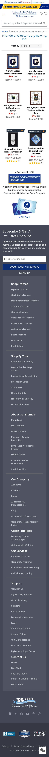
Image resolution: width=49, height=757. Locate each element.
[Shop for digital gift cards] (24, 206)
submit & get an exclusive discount (24, 267)
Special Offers (18, 634)
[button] (41, 14)
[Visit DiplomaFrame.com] (10, 1)
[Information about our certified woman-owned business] (40, 733)
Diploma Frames (19, 289)
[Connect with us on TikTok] (16, 713)
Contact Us (17, 588)
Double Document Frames (25, 300)
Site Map (42, 746)
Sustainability (18, 469)
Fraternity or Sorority (22, 398)
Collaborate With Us (22, 545)
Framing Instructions (22, 617)
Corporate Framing (21, 561)
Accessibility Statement (24, 516)
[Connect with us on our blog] (39, 713)
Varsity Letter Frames (22, 317)
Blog (13, 510)
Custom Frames (19, 312)
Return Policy (18, 611)
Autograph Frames (21, 329)
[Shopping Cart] (45, 14)
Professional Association (24, 376)
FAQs (14, 622)
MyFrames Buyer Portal (23, 651)
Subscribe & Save (20, 628)
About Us (16, 484)
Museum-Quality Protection (20, 439)
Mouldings (16, 420)
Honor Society (18, 393)
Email (14, 662)
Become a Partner (20, 556)
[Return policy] (24, 733)
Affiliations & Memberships (18, 503)
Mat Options (17, 425)
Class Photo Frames (21, 323)
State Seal (16, 387)
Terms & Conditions (24, 746)
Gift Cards (16, 340)
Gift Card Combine (21, 645)
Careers (15, 490)
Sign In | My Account (22, 594)
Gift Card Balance (20, 639)
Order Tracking (19, 600)
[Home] (24, 14)
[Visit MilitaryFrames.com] (24, 1)
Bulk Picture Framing (22, 573)
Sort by (15, 45)
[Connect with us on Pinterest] (33, 713)
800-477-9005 (19, 673)
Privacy (6, 746)
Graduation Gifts (20, 404)
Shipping (16, 605)
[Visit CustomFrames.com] (38, 1)
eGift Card (24, 217)
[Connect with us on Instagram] (21, 713)
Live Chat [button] (16, 668)
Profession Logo (19, 381)
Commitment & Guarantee (19, 462)
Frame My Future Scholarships (20, 538)
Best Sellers (17, 346)
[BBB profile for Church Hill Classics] (9, 733)
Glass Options (18, 431)
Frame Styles (18, 454)
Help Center (17, 684)
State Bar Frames (20, 306)
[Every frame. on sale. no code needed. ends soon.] (24, 6)
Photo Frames (18, 334)
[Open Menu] (4, 14)
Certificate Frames (21, 295)
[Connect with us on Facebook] (10, 713)
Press (14, 496)
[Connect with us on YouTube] (27, 713)
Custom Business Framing (25, 567)
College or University (22, 361)
